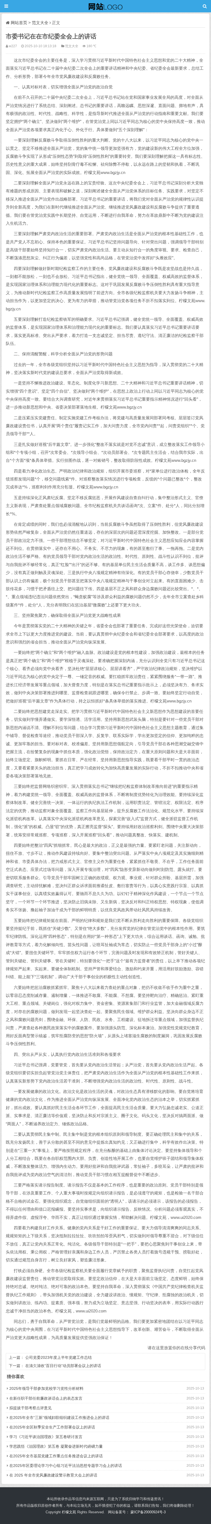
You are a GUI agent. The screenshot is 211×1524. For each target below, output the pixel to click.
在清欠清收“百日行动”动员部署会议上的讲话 (63, 1365)
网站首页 (19, 22)
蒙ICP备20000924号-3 (148, 1512)
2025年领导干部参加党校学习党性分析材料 (46, 1388)
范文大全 (40, 22)
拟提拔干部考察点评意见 (30, 1408)
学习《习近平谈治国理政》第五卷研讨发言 (45, 1437)
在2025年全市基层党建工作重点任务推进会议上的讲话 (56, 1456)
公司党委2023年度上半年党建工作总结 (58, 1357)
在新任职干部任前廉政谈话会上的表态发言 (45, 1398)
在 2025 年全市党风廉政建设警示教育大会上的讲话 (53, 1475)
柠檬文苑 (69, 1512)
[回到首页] (105, 6)
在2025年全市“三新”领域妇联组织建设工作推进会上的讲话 (59, 1417)
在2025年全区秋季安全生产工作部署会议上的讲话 (52, 1427)
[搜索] (205, 6)
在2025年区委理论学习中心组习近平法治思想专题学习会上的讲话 (65, 1465)
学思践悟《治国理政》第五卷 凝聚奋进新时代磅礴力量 (56, 1446)
